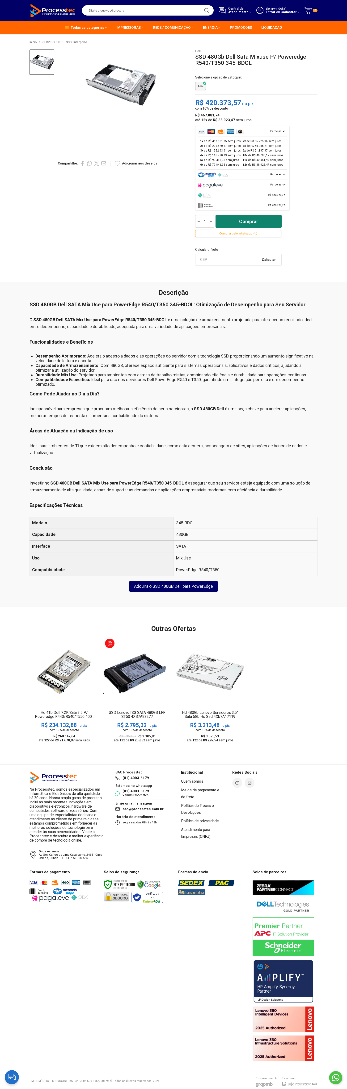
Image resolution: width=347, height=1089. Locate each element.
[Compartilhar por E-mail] (103, 163)
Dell (198, 51)
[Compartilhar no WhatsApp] (89, 163)
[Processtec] (53, 10)
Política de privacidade (200, 821)
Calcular (269, 260)
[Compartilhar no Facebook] (82, 163)
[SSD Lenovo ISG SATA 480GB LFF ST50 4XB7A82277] (137, 690)
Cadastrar (289, 12)
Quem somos (192, 781)
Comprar (248, 221)
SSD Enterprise (76, 42)
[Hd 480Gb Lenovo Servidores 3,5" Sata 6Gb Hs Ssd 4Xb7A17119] (210, 690)
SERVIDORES (51, 42)
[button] (42, 62)
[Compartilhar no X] (96, 163)
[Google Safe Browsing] (149, 884)
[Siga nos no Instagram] (249, 783)
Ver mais (64, 708)
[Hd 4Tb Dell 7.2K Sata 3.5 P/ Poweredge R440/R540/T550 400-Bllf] (64, 690)
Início (33, 42)
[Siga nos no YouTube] (237, 783)
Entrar (270, 12)
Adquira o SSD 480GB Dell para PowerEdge (173, 586)
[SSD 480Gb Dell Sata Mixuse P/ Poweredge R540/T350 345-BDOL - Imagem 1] (42, 62)
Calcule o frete (206, 249)
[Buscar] (206, 10)
